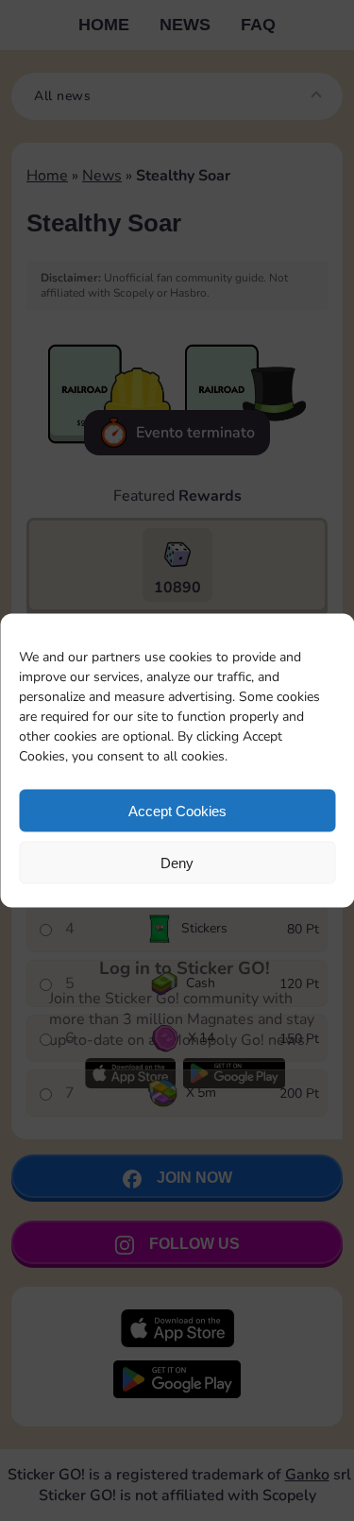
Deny (177, 862)
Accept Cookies (177, 810)
